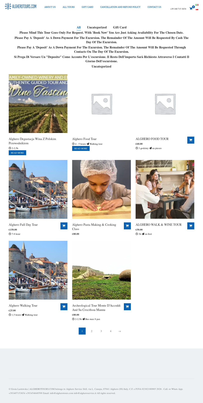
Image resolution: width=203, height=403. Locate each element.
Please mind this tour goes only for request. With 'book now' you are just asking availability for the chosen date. (101, 32)
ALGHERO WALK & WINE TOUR (159, 224)
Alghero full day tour (23, 224)
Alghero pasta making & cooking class (94, 226)
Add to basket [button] (190, 140)
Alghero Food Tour (84, 139)
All (79, 27)
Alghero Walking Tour (23, 305)
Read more (17, 152)
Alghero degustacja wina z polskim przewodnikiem (32, 141)
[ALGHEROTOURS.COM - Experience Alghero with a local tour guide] (20, 7)
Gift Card (120, 27)
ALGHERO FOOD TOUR (152, 139)
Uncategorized (97, 27)
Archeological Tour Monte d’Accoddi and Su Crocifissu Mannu (96, 307)
